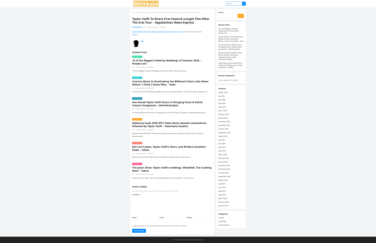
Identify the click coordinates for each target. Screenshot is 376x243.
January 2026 (223, 118)
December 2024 (224, 165)
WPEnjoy (199, 240)
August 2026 (223, 92)
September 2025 (224, 133)
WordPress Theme (189, 240)
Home (134, 12)
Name (134, 217)
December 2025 (224, 122)
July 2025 (221, 140)
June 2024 (222, 187)
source (134, 34)
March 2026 (222, 111)
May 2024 (221, 191)
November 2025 (224, 125)
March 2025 (222, 154)
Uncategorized (141, 12)
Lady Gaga (222, 221)
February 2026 (223, 114)
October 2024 (223, 173)
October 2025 (223, 129)
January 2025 (223, 162)
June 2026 (222, 100)
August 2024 (223, 180)
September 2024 (224, 176)
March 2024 (222, 198)
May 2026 (221, 103)
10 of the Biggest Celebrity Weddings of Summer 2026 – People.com (166, 62)
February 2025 (223, 158)
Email (162, 217)
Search (221, 12)
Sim (144, 27)
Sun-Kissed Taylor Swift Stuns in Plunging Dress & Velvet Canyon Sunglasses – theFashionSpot (167, 103)
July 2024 (221, 184)
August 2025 (223, 136)
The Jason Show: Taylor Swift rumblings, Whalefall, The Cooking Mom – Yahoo (172, 169)
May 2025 (221, 147)
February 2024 (223, 202)
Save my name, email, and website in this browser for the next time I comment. (161, 226)
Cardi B (221, 218)
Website (189, 217)
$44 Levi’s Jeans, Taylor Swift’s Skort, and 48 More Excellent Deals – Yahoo (169, 148)
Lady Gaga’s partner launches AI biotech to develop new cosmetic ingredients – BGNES (230, 65)
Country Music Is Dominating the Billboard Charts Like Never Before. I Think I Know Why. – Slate (170, 83)
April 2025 (222, 151)
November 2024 (224, 169)
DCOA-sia (180, 240)
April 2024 (222, 195)
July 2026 (221, 96)
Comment (136, 194)
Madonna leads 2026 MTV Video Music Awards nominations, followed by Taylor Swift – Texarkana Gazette (169, 124)
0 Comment (162, 27)
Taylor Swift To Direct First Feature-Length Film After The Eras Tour (156, 32)
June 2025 (222, 144)
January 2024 (223, 206)
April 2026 (222, 107)
